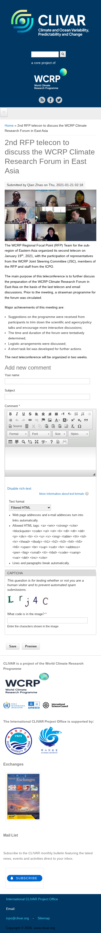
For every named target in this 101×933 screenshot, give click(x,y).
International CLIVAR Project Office (32, 899)
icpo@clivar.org (17, 918)
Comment (12, 406)
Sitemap (44, 918)
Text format (16, 501)
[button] (10, 414)
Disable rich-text (19, 488)
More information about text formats (61, 494)
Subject (10, 390)
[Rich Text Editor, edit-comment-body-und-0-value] (50, 458)
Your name (12, 375)
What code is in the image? (27, 614)
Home (9, 125)
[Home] (50, 40)
